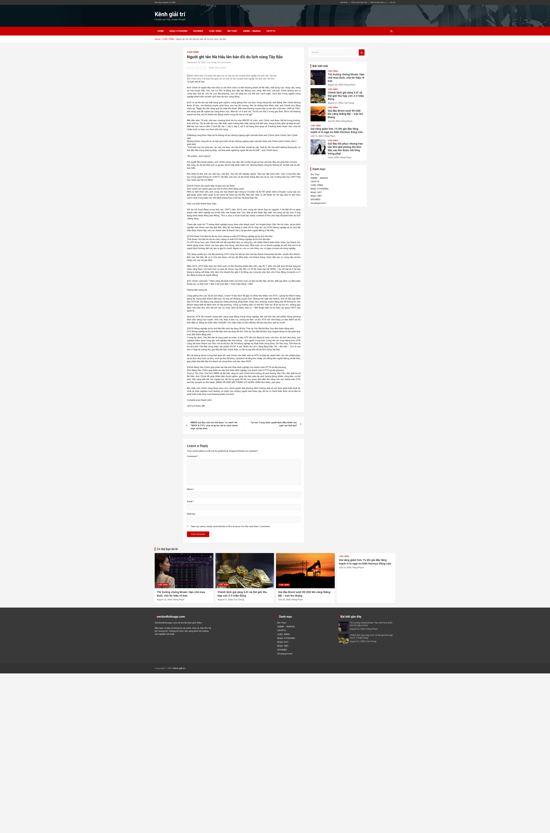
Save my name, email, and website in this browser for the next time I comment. (230, 526)
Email (190, 501)
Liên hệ (392, 2)
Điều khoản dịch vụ (378, 2)
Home (161, 31)
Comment (192, 456)
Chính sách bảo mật (359, 2)
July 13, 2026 (317, 136)
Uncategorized (318, 203)
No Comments (224, 62)
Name (190, 489)
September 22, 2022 (196, 62)
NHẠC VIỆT (316, 196)
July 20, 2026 (334, 121)
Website (191, 514)
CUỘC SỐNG (215, 31)
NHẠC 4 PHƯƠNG (178, 31)
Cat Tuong (211, 62)
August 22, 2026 (335, 85)
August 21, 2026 (335, 103)
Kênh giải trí (170, 14)
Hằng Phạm (349, 85)
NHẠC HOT (316, 192)
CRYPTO (270, 31)
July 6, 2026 (333, 157)
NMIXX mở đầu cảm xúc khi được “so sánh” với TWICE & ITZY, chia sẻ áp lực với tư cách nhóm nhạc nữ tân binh (214, 425)
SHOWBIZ (198, 31)
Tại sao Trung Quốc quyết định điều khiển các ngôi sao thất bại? (274, 424)
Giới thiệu (344, 2)
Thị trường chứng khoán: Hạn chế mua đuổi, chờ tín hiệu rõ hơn (346, 78)
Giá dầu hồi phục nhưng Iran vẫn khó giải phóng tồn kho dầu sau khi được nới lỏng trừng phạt (345, 148)
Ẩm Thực (232, 31)
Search (362, 52)
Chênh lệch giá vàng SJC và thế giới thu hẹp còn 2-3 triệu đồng (346, 96)
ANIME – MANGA (252, 31)
